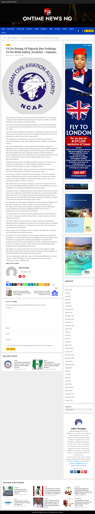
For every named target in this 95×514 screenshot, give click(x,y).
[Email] (36, 284)
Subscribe (90, 31)
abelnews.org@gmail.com (78, 463)
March (68, 306)
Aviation (28, 29)
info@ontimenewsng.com (78, 465)
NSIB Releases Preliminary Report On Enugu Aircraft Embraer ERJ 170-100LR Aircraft (22, 364)
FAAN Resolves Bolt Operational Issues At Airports (20, 491)
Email (8, 334)
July (67, 293)
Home (3, 29)
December (69, 316)
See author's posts (26, 272)
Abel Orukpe (10, 55)
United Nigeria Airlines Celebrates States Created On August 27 (22, 502)
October (69, 322)
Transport (16, 487)
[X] (14, 284)
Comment (9, 308)
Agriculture (20, 29)
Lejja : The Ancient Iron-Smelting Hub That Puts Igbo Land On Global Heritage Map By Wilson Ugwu (51, 504)
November (69, 319)
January (69, 312)
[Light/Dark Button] (79, 31)
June (68, 296)
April (68, 303)
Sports (3, 32)
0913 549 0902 (74, 461)
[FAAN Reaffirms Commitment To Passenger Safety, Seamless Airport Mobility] (38, 364)
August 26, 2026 (80, 507)
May (68, 299)
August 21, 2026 (19, 369)
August (68, 290)
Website (8, 340)
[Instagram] (19, 284)
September (69, 325)
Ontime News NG (47, 18)
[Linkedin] (30, 284)
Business (43, 29)
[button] (82, 30)
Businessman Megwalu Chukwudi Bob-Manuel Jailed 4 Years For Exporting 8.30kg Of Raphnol (83, 491)
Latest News (10, 29)
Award (37, 29)
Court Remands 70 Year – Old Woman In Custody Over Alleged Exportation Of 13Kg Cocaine (83, 503)
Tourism (46, 498)
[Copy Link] (41, 284)
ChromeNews (52, 512)
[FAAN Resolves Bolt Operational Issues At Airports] (8, 491)
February (69, 309)
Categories (68, 407)
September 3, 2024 (19, 55)
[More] (47, 284)
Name (8, 328)
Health (71, 29)
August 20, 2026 (49, 369)
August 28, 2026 (19, 494)
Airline (15, 499)
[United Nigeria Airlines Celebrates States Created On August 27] (8, 503)
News (64, 29)
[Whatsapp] (25, 284)
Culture (57, 29)
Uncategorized (78, 498)
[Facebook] (8, 284)
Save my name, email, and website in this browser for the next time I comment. (29, 345)
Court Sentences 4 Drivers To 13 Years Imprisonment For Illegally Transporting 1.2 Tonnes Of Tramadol (52, 491)
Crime (50, 29)
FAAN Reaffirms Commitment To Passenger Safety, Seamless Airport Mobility (52, 364)
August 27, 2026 (19, 506)
